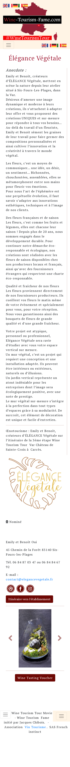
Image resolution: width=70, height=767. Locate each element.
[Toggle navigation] (8, 45)
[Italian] (59, 45)
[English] (44, 45)
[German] (54, 45)
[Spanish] (64, 45)
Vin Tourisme (35, 727)
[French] (49, 45)
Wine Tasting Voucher (35, 678)
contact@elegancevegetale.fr (29, 579)
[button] (10, 638)
